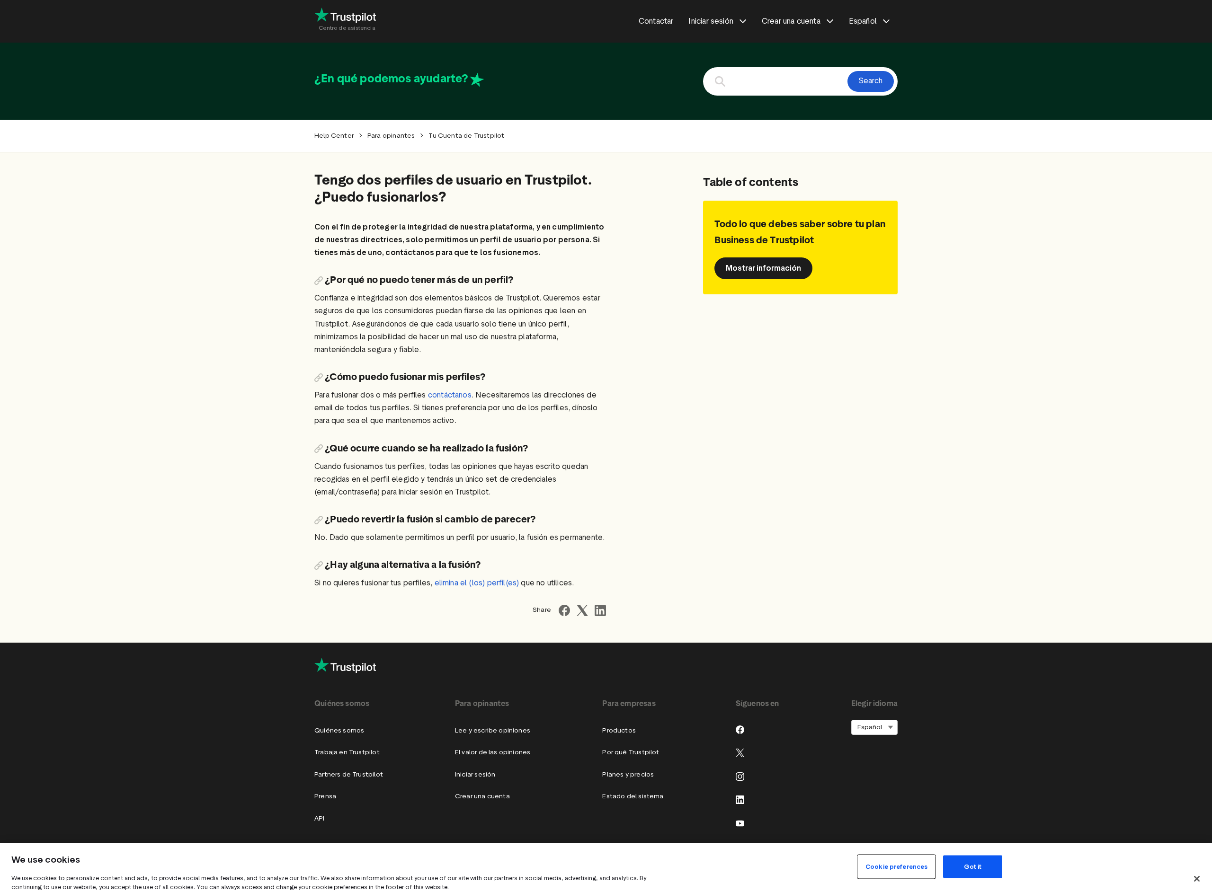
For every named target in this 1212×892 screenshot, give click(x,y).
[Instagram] (740, 776)
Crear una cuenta (482, 796)
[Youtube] (740, 823)
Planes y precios (628, 774)
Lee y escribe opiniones (492, 730)
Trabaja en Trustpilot (347, 752)
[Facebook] (740, 729)
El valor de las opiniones (492, 752)
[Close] (1196, 878)
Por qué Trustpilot (630, 752)
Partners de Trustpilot (348, 774)
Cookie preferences (896, 866)
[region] (606, 867)
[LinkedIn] (740, 799)
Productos (619, 730)
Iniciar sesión (475, 774)
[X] (740, 753)
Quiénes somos (339, 730)
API (319, 818)
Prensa (325, 796)
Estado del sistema (632, 796)
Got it (972, 866)
